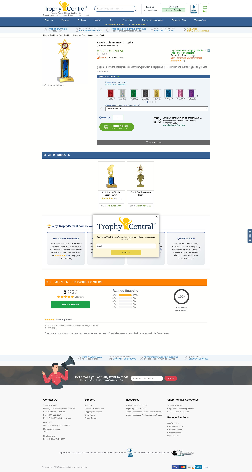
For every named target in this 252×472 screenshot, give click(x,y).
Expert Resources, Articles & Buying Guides (144, 415)
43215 (175, 123)
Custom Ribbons (174, 433)
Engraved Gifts (179, 20)
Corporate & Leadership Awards (180, 409)
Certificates (128, 20)
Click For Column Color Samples (115, 84)
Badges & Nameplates (152, 20)
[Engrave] (116, 127)
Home (45, 35)
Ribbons (82, 20)
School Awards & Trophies (178, 412)
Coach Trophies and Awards (69, 35)
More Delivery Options (174, 125)
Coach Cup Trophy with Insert (141, 193)
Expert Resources (137, 24)
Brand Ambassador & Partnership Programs (144, 412)
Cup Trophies (172, 423)
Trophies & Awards (175, 405)
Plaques (65, 20)
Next (197, 96)
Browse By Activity (114, 24)
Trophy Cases (200, 20)
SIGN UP (171, 378)
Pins (112, 20)
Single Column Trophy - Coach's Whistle (111, 193)
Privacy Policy (90, 418)
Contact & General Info (94, 409)
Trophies (49, 20)
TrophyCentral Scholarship (137, 405)
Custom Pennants (174, 429)
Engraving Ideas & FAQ (135, 409)
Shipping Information (93, 412)
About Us (88, 405)
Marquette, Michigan (51, 429)
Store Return (90, 415)
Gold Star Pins (173, 436)
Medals (97, 20)
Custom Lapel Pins (175, 426)
